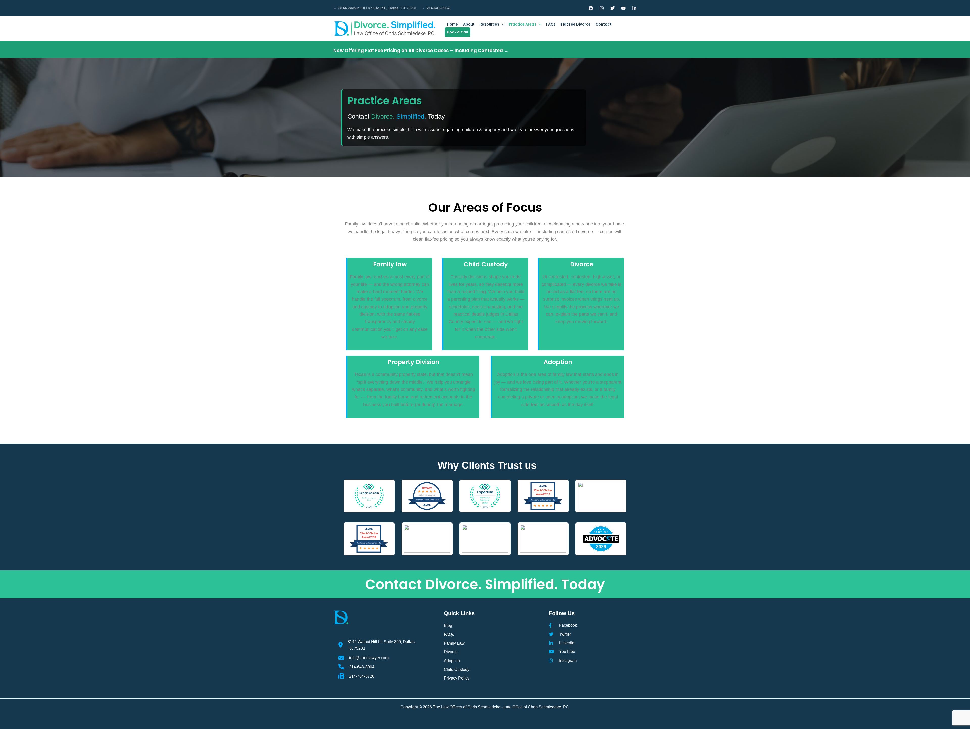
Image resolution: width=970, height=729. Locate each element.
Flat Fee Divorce (576, 24)
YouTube (567, 651)
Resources (489, 24)
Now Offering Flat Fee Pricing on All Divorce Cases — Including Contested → (420, 50)
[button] (501, 24)
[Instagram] (601, 8)
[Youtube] (623, 8)
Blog (448, 625)
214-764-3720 (361, 676)
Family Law (454, 643)
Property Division (413, 362)
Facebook (568, 625)
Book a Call (457, 32)
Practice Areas (522, 24)
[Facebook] (591, 8)
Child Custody (486, 264)
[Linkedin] (634, 8)
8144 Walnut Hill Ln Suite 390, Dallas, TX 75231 (377, 8)
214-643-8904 (438, 8)
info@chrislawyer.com (369, 657)
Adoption (558, 362)
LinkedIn (566, 643)
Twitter (565, 634)
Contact (604, 24)
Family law (390, 264)
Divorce (581, 264)
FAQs (551, 24)
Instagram (568, 660)
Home (452, 24)
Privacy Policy (456, 678)
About (469, 24)
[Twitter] (612, 8)
